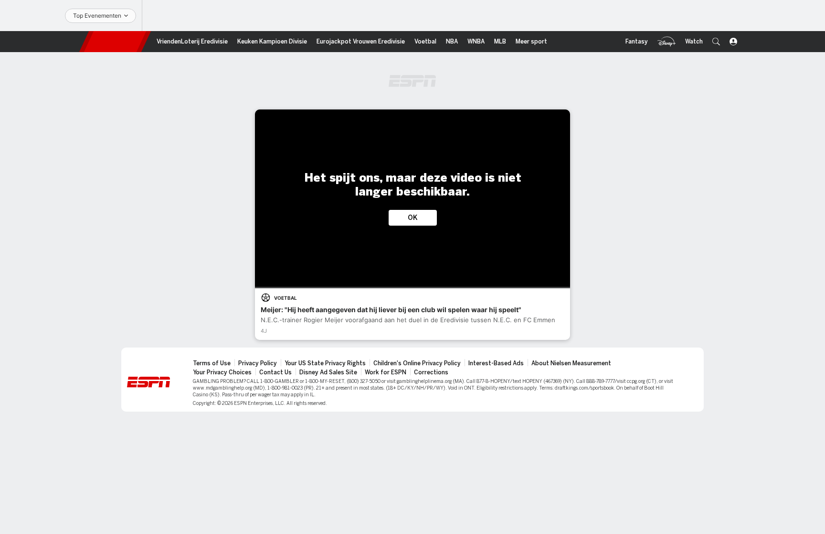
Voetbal (285, 298)
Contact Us (275, 372)
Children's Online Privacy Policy (417, 363)
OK (413, 218)
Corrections (431, 372)
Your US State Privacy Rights (325, 363)
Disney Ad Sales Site (328, 372)
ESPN (115, 41)
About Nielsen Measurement (571, 363)
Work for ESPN (385, 372)
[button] (716, 41)
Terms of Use (212, 363)
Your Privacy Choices (222, 372)
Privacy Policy (257, 363)
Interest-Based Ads (496, 363)
